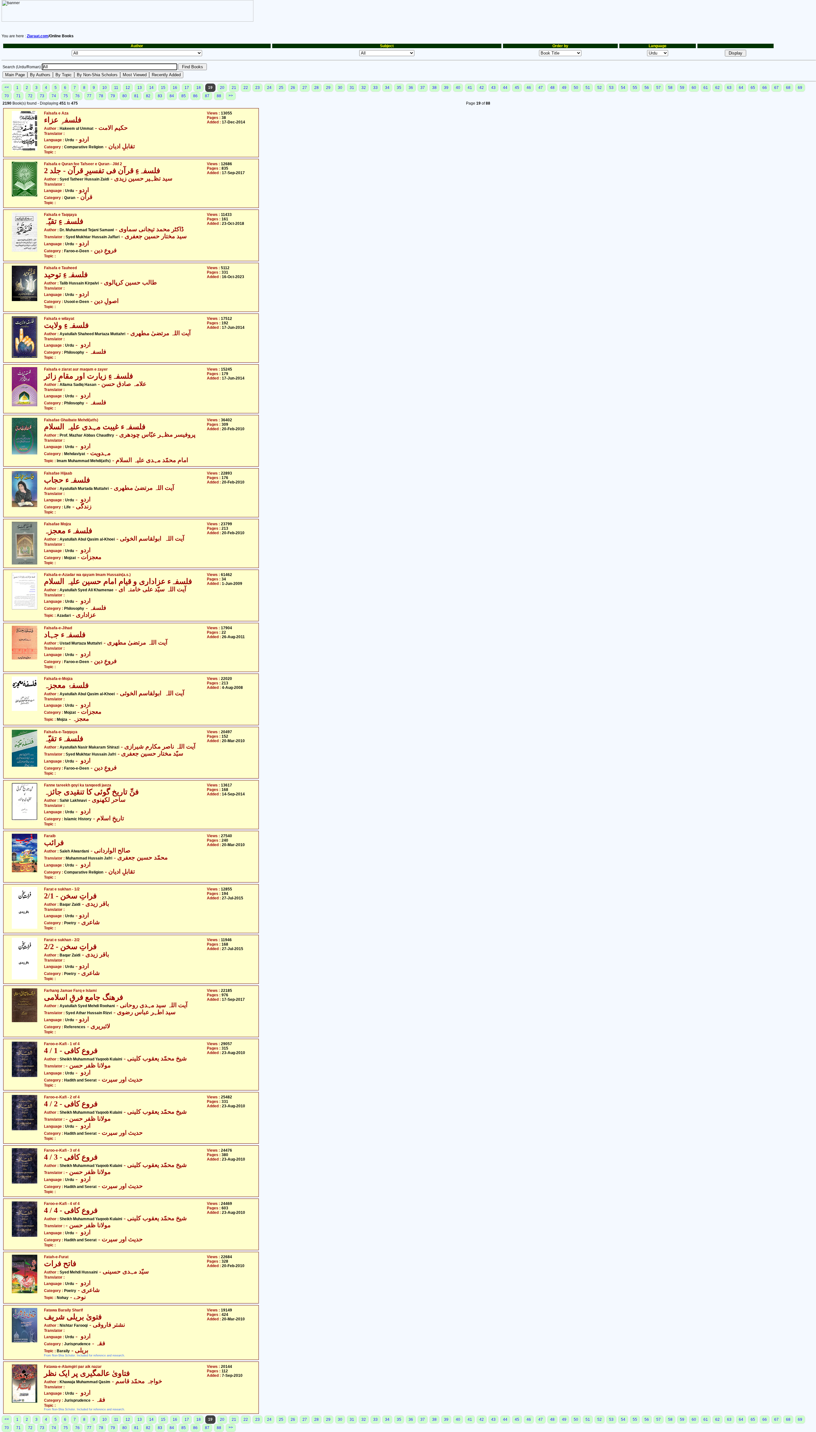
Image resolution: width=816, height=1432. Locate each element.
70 (6, 96)
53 (611, 87)
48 (552, 87)
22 (246, 87)
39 (446, 87)
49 (564, 87)
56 (647, 87)
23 (257, 87)
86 (195, 96)
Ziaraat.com (37, 36)
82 (148, 96)
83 (160, 96)
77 (89, 96)
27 (304, 87)
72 (30, 96)
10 (104, 87)
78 (101, 96)
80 (124, 96)
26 (293, 87)
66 (764, 87)
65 (753, 87)
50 (576, 87)
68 (788, 87)
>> (231, 95)
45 (517, 87)
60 (694, 87)
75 (65, 96)
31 (352, 87)
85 (183, 96)
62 (717, 87)
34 (387, 87)
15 (163, 87)
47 (540, 87)
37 (422, 87)
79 (113, 96)
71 (18, 96)
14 (151, 87)
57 (658, 87)
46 (529, 87)
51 (588, 87)
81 (136, 96)
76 (77, 96)
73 (42, 96)
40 (458, 87)
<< (6, 87)
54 (623, 87)
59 (682, 87)
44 (505, 87)
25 (281, 87)
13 (139, 87)
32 (363, 87)
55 (635, 87)
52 (599, 87)
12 (128, 87)
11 (116, 87)
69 (800, 87)
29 (328, 87)
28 (316, 87)
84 (172, 96)
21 (234, 87)
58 (670, 87)
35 (399, 87)
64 (741, 87)
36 (411, 87)
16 (175, 87)
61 (705, 87)
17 (187, 87)
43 (493, 87)
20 (222, 87)
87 (207, 96)
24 (269, 87)
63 (729, 87)
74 (54, 96)
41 (470, 87)
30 (340, 87)
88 (219, 96)
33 (375, 87)
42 (481, 87)
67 (776, 87)
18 (198, 87)
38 (434, 87)
